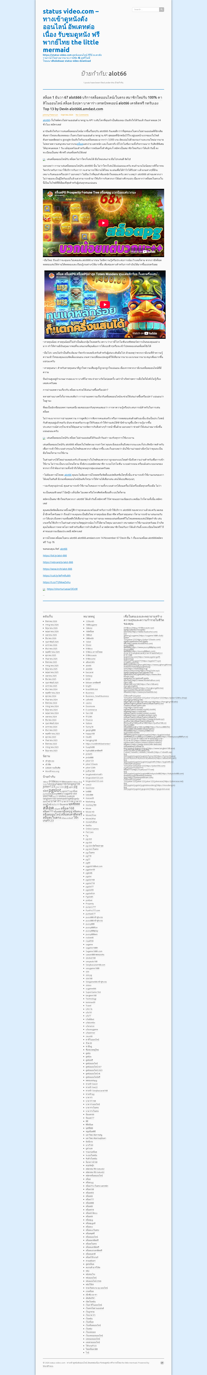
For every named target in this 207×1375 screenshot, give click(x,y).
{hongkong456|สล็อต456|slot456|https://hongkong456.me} (144, 687)
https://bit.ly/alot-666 (55, 555)
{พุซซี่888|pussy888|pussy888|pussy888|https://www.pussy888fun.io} (156, 736)
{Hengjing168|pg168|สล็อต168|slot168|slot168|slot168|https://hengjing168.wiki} (151, 700)
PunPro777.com (93, 910)
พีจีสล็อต (89, 1124)
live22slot (90, 788)
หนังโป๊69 (90, 1284)
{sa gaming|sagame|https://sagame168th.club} (143, 634)
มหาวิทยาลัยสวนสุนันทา (96, 1138)
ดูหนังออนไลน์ (92, 1063)
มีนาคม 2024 (50, 720)
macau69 (90, 798)
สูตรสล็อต (90, 1264)
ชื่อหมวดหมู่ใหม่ (92, 1049)
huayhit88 (90, 747)
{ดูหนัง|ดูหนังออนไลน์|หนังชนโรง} (138, 672)
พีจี (87, 1121)
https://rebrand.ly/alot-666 (58, 562)
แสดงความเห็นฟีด (52, 767)
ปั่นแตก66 (64, 804)
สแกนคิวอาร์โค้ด (93, 1267)
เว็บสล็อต (89, 1322)
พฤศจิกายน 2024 (52, 692)
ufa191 (89, 1012)
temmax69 (62, 798)
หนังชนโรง (90, 1274)
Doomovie (90, 706)
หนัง (87, 1271)
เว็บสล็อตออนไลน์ (93, 1325)
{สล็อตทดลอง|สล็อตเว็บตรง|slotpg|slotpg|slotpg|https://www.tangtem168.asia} (149, 747)
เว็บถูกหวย (90, 1311)
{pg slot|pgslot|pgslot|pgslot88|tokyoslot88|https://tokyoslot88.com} (154, 772)
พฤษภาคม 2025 (51, 672)
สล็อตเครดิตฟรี (71, 814)
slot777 (55, 796)
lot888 (88, 791)
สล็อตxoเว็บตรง (92, 1230)
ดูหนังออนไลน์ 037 (93, 1066)
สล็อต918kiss (91, 1213)
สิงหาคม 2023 (51, 743)
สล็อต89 (89, 1206)
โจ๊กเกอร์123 (91, 1345)
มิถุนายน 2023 (51, 750)
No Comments (82, 114)
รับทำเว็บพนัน (91, 1158)
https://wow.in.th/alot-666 (57, 569)
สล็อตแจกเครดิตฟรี (94, 1250)
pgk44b (89, 873)
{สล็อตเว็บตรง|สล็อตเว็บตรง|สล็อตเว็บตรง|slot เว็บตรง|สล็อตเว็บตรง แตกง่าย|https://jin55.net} (144, 705)
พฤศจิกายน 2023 (52, 733)
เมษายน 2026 (51, 635)
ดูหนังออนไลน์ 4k (93, 1073)
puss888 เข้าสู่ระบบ (94, 917)
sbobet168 (90, 958)
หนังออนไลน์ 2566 (93, 1281)
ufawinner (90, 1032)
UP (162, 1363)
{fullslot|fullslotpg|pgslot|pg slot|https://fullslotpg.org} (137, 667)
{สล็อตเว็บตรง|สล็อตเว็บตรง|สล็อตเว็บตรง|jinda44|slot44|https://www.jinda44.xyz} (144, 718)
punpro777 (91, 907)
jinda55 (89, 754)
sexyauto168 (91, 961)
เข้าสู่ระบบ (49, 761)
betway (89, 675)
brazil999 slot (92, 689)
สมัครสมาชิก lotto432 (95, 1169)
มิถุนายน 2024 (51, 709)
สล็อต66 (89, 1196)
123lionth (90, 621)
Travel (88, 1005)
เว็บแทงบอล (91, 1332)
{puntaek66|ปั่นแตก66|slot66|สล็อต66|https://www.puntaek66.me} (140, 691)
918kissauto (65, 781)
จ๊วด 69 (89, 1043)
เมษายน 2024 (51, 716)
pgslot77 (65, 791)
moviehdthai (91, 822)
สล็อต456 (90, 1192)
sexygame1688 (92, 968)
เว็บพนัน (89, 1318)
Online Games (92, 828)
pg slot (89, 839)
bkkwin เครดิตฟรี (93, 682)
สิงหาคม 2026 (51, 621)
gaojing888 (90, 730)
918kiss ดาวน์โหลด (94, 652)
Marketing (90, 801)
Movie (88, 808)
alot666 (89, 669)
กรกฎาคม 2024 (51, 706)
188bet (45, 782)
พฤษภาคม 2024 (51, 713)
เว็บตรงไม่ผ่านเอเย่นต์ (95, 1308)
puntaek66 (47, 794)
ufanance (90, 1026)
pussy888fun (58, 793)
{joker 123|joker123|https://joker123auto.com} (142, 638)
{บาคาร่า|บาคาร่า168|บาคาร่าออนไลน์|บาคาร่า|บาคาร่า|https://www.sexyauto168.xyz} (143, 739)
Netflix (89, 825)
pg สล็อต (73, 791)
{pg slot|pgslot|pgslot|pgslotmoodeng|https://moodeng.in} (149, 784)
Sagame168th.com (94, 951)
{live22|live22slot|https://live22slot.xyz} (142, 670)
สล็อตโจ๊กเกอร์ (92, 1257)
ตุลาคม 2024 (50, 696)
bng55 (88, 686)
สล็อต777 (48, 811)
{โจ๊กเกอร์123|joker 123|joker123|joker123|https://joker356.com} (144, 764)
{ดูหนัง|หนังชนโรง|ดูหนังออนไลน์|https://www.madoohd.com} (140, 630)
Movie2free (91, 815)
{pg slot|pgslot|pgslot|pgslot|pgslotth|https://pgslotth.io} (149, 760)
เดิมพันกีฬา (90, 1298)
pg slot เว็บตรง (92, 849)
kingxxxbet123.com (94, 777)
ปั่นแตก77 (90, 1118)
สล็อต (80, 144)
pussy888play (92, 930)
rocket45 (90, 937)
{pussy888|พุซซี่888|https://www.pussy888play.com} (142, 646)
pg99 (88, 862)
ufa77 (88, 1015)
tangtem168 (49, 798)
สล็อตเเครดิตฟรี (67, 818)
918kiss (54, 781)
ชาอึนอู (89, 1046)
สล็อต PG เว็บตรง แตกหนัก (97, 1186)
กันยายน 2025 (51, 658)
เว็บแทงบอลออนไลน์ (94, 1335)
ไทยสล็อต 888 (92, 1349)
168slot (89, 628)
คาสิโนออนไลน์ (92, 1039)
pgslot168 (90, 879)
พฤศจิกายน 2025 (52, 652)
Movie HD (90, 811)
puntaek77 (90, 913)
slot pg (89, 975)
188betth (90, 638)
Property (90, 903)
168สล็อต (90, 631)
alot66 (46, 120)
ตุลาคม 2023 (50, 737)
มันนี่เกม (89, 1141)
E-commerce (91, 709)
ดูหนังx (89, 1056)
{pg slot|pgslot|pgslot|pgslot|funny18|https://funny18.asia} (149, 755)
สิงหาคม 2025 (51, 662)
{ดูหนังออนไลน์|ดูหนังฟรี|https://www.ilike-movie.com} (143, 675)
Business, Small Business (97, 696)
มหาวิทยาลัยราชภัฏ (94, 1135)
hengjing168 (73, 783)
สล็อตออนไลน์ (52, 814)
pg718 (88, 856)
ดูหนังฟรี (89, 1060)
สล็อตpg (67, 811)
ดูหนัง (71, 798)
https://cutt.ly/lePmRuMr (57, 575)
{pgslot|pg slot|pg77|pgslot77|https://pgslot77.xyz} (142, 660)
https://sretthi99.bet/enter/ (98, 743)
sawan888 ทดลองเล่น (95, 954)
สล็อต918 (90, 1209)
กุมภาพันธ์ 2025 (51, 682)
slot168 (47, 796)
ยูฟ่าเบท (89, 1148)
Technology (91, 998)
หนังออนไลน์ (91, 1277)
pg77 (88, 859)
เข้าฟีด (48, 764)
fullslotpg (51, 784)
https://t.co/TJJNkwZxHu (56, 582)
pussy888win (92, 934)
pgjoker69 (90, 869)
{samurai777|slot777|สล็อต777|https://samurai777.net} (139, 768)
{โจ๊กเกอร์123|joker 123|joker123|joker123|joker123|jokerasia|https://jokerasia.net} (153, 780)
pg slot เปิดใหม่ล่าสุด (94, 845)
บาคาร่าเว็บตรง (92, 1107)
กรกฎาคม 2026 (51, 624)
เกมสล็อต (90, 1291)
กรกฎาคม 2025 (51, 665)
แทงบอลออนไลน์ (93, 1339)
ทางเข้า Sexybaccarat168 (97, 1090)
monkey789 (91, 805)
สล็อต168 (67, 808)
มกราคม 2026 (51, 645)
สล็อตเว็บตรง (52, 817)
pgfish (71, 787)
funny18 (89, 726)
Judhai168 (90, 771)
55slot (88, 645)
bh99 (88, 679)
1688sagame (91, 624)
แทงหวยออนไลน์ (93, 1342)
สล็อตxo (77, 811)
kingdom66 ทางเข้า (94, 774)
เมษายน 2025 (51, 675)
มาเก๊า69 (89, 1145)
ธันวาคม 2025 (51, 648)
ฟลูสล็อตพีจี (91, 1131)
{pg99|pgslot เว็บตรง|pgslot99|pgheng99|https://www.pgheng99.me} (148, 663)
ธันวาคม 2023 (51, 730)
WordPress (48, 1366)
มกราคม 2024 (51, 726)
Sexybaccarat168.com (95, 964)
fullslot (89, 723)
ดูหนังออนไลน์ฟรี (93, 1077)
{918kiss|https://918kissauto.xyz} (139, 627)
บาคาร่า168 (67, 801)
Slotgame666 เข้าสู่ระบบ (96, 981)
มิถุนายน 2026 (51, 628)
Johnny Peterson (50, 114)
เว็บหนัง (89, 1328)
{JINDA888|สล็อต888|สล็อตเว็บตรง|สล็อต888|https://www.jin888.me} (139, 729)
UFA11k (89, 1009)
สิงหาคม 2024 (51, 703)
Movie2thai (91, 818)
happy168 (61, 783)
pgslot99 (89, 890)
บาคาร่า (56, 801)
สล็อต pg (89, 1182)
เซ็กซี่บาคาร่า (91, 1294)
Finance (89, 720)
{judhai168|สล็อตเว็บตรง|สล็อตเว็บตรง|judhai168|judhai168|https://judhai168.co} (145, 722)
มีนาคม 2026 (50, 638)
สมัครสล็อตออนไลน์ (94, 1175)
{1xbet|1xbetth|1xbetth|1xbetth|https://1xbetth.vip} (148, 752)
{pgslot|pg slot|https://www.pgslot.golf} (142, 657)
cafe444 (89, 699)
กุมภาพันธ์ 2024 (51, 723)
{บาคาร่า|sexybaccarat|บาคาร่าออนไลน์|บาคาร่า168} (143, 654)
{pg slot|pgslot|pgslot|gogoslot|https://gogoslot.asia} (147, 788)
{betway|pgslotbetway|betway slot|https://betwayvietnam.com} (138, 776)
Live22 (88, 784)
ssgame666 (91, 988)
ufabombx (90, 1022)
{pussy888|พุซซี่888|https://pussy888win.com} (139, 650)
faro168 (89, 713)
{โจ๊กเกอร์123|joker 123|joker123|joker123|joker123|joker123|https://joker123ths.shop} (155, 696)
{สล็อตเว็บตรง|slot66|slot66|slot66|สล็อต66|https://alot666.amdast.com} (140, 714)
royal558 (89, 941)
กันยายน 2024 (51, 699)
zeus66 (89, 1036)
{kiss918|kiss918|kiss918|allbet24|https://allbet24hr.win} (150, 758)
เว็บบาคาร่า (90, 1315)
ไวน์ (87, 1352)
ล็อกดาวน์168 (91, 1162)
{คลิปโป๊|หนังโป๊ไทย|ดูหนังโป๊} (136, 750)
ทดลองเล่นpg (91, 1080)
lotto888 (89, 794)
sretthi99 (71, 796)
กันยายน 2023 (51, 740)
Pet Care (89, 832)
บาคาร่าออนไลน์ (93, 1104)
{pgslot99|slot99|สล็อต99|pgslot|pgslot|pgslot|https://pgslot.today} (147, 733)
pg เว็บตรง (90, 852)
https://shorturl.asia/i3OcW (62, 589)
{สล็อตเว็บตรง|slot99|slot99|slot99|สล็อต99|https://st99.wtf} (140, 710)
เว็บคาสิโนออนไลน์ (94, 1305)
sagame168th (92, 947)
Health (89, 737)
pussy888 (90, 924)
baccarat (89, 672)
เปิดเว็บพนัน (91, 1301)
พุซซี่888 (74, 804)
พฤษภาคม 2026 (51, 631)
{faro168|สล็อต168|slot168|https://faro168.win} (141, 683)
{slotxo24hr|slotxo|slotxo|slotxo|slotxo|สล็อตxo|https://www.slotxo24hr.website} (143, 743)
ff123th (89, 716)
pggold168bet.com (94, 866)
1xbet (88, 641)
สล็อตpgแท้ (90, 1223)
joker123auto (92, 764)
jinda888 (89, 757)
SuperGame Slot (93, 992)
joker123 (49, 786)
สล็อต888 (58, 811)
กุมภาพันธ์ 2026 (51, 641)
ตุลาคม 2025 (50, 655)
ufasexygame (92, 1029)
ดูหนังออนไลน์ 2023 (94, 1070)
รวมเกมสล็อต (91, 1152)
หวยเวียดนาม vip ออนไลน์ (97, 1288)
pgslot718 (90, 883)
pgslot (55, 790)
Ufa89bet (90, 1019)
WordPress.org (52, 771)
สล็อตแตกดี (90, 1254)
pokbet (89, 900)
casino (89, 703)
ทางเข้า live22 (92, 1084)
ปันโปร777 (55, 805)
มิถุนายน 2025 (51, 669)
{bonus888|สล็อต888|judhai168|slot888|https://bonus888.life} (147, 726)
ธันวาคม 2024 (51, 689)
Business (90, 692)
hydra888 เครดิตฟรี (94, 750)
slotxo (62, 796)
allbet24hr (90, 662)
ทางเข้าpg (90, 1094)
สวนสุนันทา (91, 1260)
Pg (87, 835)
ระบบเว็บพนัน (91, 1155)
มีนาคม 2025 (50, 679)
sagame (68, 793)
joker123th (90, 767)
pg (66, 786)
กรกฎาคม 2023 (51, 747)
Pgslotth (89, 896)
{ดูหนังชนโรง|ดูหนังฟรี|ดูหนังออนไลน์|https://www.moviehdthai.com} (142, 679)
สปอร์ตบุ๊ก (90, 1165)
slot (75, 793)
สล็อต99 (57, 809)
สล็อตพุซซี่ (90, 1233)
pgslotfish (90, 893)
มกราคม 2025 (51, 686)
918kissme (90, 658)
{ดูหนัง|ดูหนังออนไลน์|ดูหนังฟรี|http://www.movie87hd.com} (138, 642)
